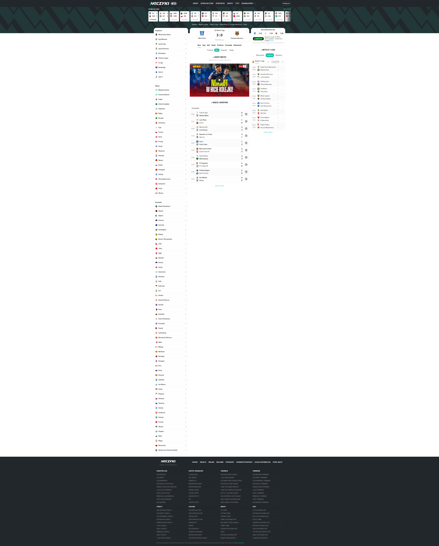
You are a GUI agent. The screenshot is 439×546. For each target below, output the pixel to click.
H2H (208, 45)
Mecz (199, 45)
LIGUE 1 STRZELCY (162, 535)
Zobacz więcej (268, 132)
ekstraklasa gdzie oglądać (229, 484)
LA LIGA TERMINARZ (258, 490)
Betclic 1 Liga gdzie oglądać (229, 493)
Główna (194, 24)
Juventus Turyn (194, 502)
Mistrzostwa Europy (195, 535)
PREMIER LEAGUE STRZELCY (164, 522)
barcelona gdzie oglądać (229, 474)
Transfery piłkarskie (195, 532)
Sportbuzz (220, 3)
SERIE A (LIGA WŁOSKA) (163, 493)
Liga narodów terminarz (261, 502)
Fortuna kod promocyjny (261, 513)
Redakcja (203, 462)
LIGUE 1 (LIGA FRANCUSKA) (164, 499)
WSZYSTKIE (287, 9)
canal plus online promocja (230, 487)
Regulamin (219, 462)
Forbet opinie (225, 526)
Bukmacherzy (247, 3)
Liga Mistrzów (161, 474)
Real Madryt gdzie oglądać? (230, 522)
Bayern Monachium (195, 487)
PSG (190, 499)
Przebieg (210, 50)
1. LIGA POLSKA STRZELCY (164, 538)
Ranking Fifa (193, 522)
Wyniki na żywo (207, 3)
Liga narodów (161, 502)
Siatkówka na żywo (195, 510)
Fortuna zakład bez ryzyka (262, 532)
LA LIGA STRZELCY (162, 526)
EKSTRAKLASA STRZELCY (164, 519)
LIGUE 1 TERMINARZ (258, 499)
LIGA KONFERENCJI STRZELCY (165, 516)
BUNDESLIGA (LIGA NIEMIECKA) (165, 496)
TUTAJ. (272, 40)
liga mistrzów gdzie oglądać (198, 538)
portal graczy (277, 462)
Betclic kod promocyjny (261, 516)
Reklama (211, 462)
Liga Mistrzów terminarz (261, 474)
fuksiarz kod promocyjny (229, 529)
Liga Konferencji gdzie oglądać (231, 496)
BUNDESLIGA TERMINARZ (260, 496)
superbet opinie (226, 516)
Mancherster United (195, 484)
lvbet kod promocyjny (260, 529)
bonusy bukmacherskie (228, 538)
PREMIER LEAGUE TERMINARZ (261, 487)
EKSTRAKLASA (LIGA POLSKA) (165, 484)
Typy (237, 3)
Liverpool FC (193, 481)
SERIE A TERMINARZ (258, 493)
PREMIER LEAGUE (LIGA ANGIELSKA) (167, 487)
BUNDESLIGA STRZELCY (163, 532)
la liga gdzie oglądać (227, 478)
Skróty (230, 3)
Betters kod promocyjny (229, 535)
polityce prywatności (239, 543)
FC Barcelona (193, 474)
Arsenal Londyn (194, 490)
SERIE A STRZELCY (162, 529)
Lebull (223, 532)
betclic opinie (257, 519)
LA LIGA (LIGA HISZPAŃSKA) (164, 490)
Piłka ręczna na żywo (196, 513)
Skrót (216, 50)
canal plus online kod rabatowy (231, 490)
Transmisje (228, 45)
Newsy (195, 3)
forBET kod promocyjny (228, 519)
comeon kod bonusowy (260, 538)
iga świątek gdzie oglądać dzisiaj (231, 481)
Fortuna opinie (225, 513)
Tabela (213, 45)
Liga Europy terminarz (260, 478)
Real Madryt (193, 478)
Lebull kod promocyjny (260, 535)
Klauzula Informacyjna (262, 462)
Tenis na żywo (193, 516)
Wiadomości (237, 45)
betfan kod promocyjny (260, 526)
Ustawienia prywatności (244, 462)
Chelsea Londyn (194, 493)
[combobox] (275, 62)
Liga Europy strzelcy (163, 513)
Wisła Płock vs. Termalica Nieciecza (231, 24)
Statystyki (224, 50)
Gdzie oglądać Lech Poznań (229, 502)
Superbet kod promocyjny (261, 522)
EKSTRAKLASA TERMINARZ (260, 484)
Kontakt (195, 462)
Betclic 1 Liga (214, 24)
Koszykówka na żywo (196, 519)
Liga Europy (160, 478)
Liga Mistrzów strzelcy (164, 510)
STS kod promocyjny (259, 510)
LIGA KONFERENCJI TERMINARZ (261, 481)
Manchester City (194, 496)
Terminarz (220, 45)
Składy (231, 50)
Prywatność (230, 462)
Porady (191, 526)
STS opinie (224, 510)
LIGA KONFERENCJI (162, 481)
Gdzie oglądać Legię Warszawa (230, 499)
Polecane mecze (194, 529)
